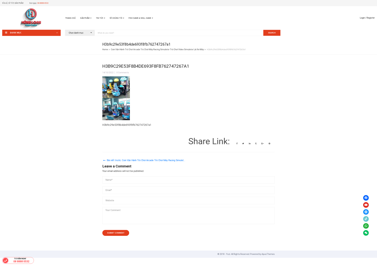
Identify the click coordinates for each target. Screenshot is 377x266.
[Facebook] (365, 197)
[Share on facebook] (237, 143)
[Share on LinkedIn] (250, 143)
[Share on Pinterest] (269, 143)
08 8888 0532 (21, 261)
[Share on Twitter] (243, 143)
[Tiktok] (365, 218)
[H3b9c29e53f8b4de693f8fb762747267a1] (116, 78)
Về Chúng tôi (116, 18)
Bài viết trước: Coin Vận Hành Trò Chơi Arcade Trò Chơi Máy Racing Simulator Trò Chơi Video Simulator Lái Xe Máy (146, 161)
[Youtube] (365, 204)
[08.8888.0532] (5, 260)
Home (105, 49)
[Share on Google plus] (262, 143)
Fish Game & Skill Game (140, 18)
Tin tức (100, 18)
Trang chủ (70, 18)
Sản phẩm (85, 18)
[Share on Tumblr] (256, 143)
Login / (363, 18)
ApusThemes (268, 254)
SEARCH (272, 33)
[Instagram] (365, 212)
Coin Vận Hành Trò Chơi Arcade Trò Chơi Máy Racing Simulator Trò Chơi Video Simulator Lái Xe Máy (157, 49)
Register (371, 18)
